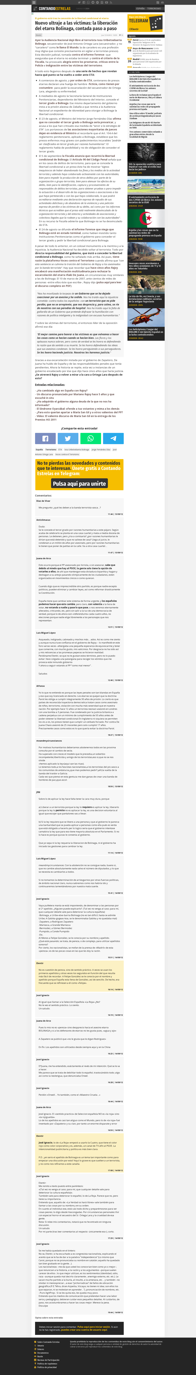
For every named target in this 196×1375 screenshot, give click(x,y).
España (140, 8)
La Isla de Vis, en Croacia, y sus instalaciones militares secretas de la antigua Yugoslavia (145, 299)
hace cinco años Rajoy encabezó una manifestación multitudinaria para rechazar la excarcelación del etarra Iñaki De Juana (76, 271)
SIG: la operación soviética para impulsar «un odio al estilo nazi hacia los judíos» (145, 167)
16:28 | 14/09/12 (115, 1082)
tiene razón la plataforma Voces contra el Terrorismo (77, 258)
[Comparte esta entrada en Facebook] (45, 439)
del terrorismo (93, 65)
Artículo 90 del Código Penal (89, 159)
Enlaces (40, 1349)
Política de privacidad (47, 1367)
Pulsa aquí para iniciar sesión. (94, 1326)
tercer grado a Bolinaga (53, 103)
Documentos (43, 1352)
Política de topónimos (47, 1363)
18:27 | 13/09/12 (115, 735)
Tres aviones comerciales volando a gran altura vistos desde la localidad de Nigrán (145, 134)
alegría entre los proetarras (80, 62)
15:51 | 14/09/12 (115, 957)
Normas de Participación (48, 1360)
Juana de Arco (43, 558)
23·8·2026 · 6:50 (135, 272)
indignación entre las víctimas (64, 65)
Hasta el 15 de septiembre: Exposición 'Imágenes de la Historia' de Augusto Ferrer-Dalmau (147, 42)
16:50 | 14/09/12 (115, 1130)
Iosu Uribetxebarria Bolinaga (77, 449)
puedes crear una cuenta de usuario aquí (84, 1329)
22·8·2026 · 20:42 (136, 338)
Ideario (40, 1345)
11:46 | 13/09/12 (115, 514)
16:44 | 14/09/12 (115, 1101)
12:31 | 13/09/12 (115, 627)
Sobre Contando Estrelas (48, 1342)
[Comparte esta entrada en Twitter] (68, 439)
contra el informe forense (88, 54)
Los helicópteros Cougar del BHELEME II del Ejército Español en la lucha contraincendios (145, 79)
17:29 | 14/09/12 (115, 1238)
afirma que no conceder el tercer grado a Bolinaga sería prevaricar (80, 120)
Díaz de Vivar (43, 500)
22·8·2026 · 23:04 (136, 305)
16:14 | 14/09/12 (115, 989)
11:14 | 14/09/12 (115, 853)
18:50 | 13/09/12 (115, 786)
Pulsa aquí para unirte (79, 483)
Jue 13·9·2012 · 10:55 (109, 35)
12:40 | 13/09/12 (115, 680)
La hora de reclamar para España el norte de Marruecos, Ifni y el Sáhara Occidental (145, 97)
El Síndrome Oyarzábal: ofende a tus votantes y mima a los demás (78, 408)
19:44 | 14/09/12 (115, 1312)
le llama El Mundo (68, 47)
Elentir (38, 35)
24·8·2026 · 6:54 (135, 173)
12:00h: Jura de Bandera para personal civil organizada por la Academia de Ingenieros (147, 52)
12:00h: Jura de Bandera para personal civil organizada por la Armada (147, 61)
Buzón (40, 1356)
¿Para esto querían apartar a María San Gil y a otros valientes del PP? (80, 412)
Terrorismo (154, 8)
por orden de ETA (81, 80)
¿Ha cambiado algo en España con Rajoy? (62, 390)
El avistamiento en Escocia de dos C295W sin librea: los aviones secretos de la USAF (144, 88)
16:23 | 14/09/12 (115, 1053)
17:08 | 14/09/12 (115, 1170)
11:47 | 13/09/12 (115, 552)
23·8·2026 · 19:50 (136, 239)
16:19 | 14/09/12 (115, 1015)
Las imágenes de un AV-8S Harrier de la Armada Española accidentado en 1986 (145, 125)
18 (122, 35)
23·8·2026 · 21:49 (136, 206)
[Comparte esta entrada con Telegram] (113, 439)
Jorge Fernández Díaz (101, 449)
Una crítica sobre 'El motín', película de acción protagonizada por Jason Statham (145, 116)
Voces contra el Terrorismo (67, 454)
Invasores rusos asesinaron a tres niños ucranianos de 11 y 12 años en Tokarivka (145, 266)
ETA (60, 449)
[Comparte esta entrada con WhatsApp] (90, 439)
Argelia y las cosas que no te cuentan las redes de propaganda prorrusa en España (144, 106)
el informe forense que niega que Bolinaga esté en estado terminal (76, 231)
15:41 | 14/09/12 (115, 893)
